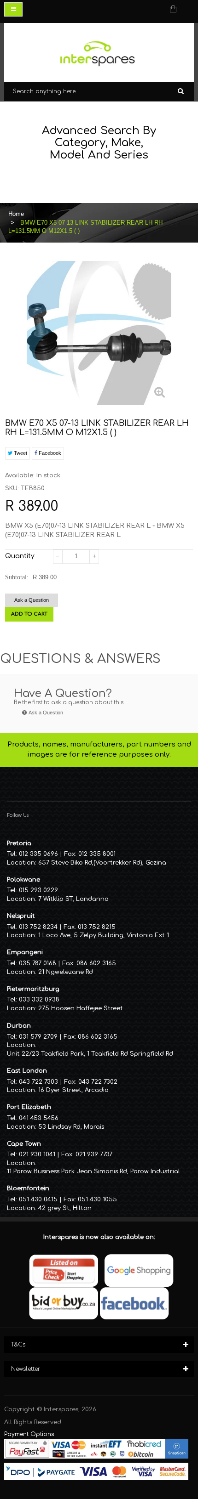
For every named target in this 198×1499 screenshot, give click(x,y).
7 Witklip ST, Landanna (73, 899)
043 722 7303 (38, 1082)
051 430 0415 (38, 1199)
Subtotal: (17, 577)
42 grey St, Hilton (65, 1208)
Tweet (19, 453)
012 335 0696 (38, 854)
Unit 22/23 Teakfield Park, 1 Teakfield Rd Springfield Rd (90, 1054)
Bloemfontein (28, 1188)
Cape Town (24, 1144)
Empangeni (25, 952)
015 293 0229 (38, 890)
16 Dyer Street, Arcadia (73, 1090)
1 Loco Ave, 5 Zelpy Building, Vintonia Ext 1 (103, 935)
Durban (19, 1026)
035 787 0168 (37, 963)
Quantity (20, 556)
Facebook (49, 453)
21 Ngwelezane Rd (65, 972)
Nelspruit (21, 916)
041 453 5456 (38, 1118)
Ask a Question (31, 600)
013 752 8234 (38, 927)
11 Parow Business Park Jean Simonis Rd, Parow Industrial (93, 1171)
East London (27, 1071)
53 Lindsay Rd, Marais (71, 1127)
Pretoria (19, 843)
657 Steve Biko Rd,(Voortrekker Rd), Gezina (102, 863)
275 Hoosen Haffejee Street (80, 1008)
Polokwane (23, 880)
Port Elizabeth (29, 1107)
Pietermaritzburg (33, 989)
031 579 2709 (38, 1037)
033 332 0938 (39, 999)
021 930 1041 (37, 1154)
